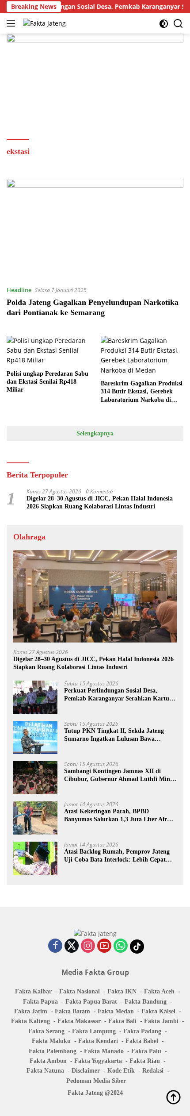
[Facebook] (55, 946)
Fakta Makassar (79, 1021)
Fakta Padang (142, 1031)
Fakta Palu (146, 1051)
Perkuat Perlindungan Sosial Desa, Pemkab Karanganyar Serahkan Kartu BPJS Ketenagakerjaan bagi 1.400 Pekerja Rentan (116, 695)
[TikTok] (137, 946)
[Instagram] (88, 946)
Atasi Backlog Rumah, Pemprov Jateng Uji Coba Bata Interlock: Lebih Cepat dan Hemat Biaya (117, 856)
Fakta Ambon (48, 1061)
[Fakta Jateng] (43, 23)
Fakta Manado (104, 1051)
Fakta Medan (116, 1011)
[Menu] (13, 23)
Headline (19, 290)
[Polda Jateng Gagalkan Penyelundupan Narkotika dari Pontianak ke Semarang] (95, 228)
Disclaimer (86, 1070)
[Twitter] (72, 946)
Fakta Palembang (52, 1051)
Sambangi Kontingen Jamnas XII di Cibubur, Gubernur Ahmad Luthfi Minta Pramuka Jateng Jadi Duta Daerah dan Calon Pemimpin (119, 775)
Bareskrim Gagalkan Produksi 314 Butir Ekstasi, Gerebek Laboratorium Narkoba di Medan (141, 392)
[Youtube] (104, 946)
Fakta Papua (40, 1001)
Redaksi (152, 1070)
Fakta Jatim (30, 1011)
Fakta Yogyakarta (98, 1061)
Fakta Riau (144, 1061)
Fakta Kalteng (30, 1021)
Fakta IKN (122, 991)
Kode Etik (121, 1070)
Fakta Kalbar (33, 991)
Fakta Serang (46, 1031)
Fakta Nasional (79, 991)
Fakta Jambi (161, 1021)
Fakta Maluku (51, 1041)
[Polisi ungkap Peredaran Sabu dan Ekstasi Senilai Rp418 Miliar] (48, 351)
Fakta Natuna (45, 1070)
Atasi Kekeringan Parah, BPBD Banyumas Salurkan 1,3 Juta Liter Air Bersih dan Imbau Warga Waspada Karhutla (115, 816)
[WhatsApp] (121, 946)
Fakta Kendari (98, 1041)
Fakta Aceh (159, 991)
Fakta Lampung (94, 1031)
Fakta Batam (72, 1011)
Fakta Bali (122, 1021)
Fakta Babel (141, 1041)
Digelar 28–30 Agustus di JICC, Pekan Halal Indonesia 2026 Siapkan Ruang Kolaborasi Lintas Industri (100, 502)
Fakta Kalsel (158, 1011)
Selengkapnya (95, 433)
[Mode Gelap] (164, 23)
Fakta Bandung (146, 1001)
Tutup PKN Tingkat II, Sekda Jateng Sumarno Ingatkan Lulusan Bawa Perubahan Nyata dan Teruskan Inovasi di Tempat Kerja (117, 735)
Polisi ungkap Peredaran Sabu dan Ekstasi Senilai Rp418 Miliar (47, 381)
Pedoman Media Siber (96, 1081)
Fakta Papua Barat (91, 1001)
